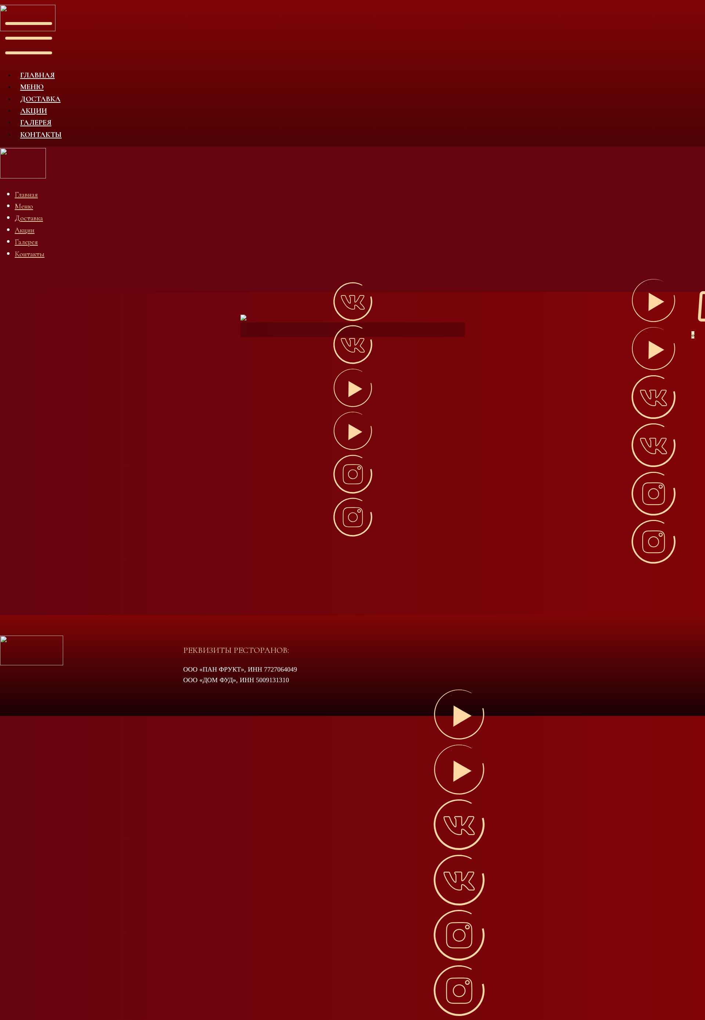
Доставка (40, 99)
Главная (37, 75)
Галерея (35, 122)
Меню (32, 86)
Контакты (41, 134)
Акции (33, 110)
